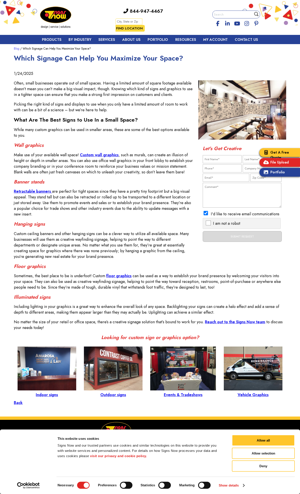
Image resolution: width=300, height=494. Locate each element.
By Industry (80, 39)
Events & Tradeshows (183, 395)
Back (18, 403)
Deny (263, 466)
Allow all (263, 440)
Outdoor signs (113, 395)
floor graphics (119, 276)
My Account (215, 39)
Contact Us (246, 39)
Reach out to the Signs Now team (235, 322)
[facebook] (218, 23)
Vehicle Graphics (253, 395)
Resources (185, 39)
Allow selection (263, 453)
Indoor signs (47, 395)
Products (51, 39)
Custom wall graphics (99, 155)
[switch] (126, 485)
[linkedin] (227, 23)
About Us (131, 39)
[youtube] (237, 23)
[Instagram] (247, 23)
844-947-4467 (145, 10)
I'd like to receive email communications (245, 214)
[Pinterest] (256, 23)
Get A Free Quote (279, 155)
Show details (229, 485)
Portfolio (277, 172)
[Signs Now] (58, 18)
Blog (16, 48)
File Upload (279, 162)
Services (106, 39)
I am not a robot (226, 223)
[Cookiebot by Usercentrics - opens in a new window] (28, 485)
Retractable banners (33, 191)
